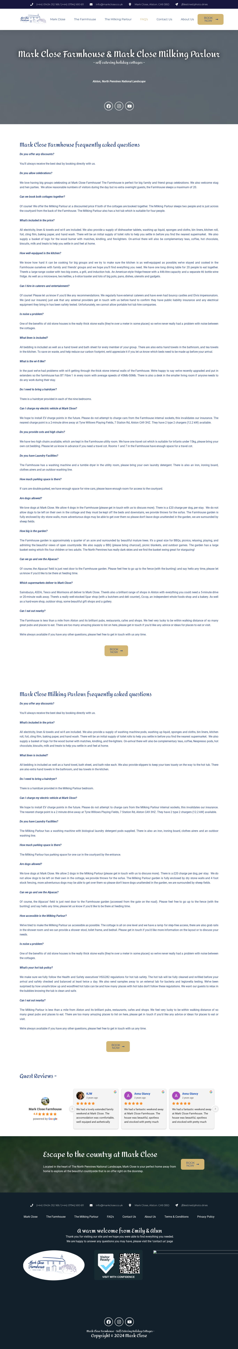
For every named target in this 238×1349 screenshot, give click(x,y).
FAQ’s (144, 19)
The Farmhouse (85, 19)
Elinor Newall (94, 1093)
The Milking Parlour (118, 19)
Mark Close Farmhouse (45, 1109)
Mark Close (57, 19)
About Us (187, 19)
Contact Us (164, 19)
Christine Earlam (192, 1093)
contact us (159, 1241)
